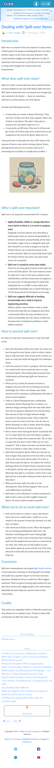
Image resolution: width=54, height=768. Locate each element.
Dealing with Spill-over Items (27, 26)
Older (16, 721)
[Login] (36, 4)
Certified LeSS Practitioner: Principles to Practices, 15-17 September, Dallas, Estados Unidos (31, 14)
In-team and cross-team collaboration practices (24, 653)
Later (7, 721)
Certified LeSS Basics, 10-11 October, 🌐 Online (30, 18)
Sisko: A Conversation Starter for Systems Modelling (27, 667)
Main (4, 639)
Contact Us (27, 742)
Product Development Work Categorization (23, 663)
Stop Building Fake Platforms (15, 687)
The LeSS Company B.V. (33, 731)
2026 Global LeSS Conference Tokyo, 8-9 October (31, 10)
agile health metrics (42, 568)
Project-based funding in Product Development (24, 677)
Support (44, 739)
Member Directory (31, 739)
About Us (9, 739)
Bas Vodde (14, 32)
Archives (10, 639)
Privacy (18, 739)
